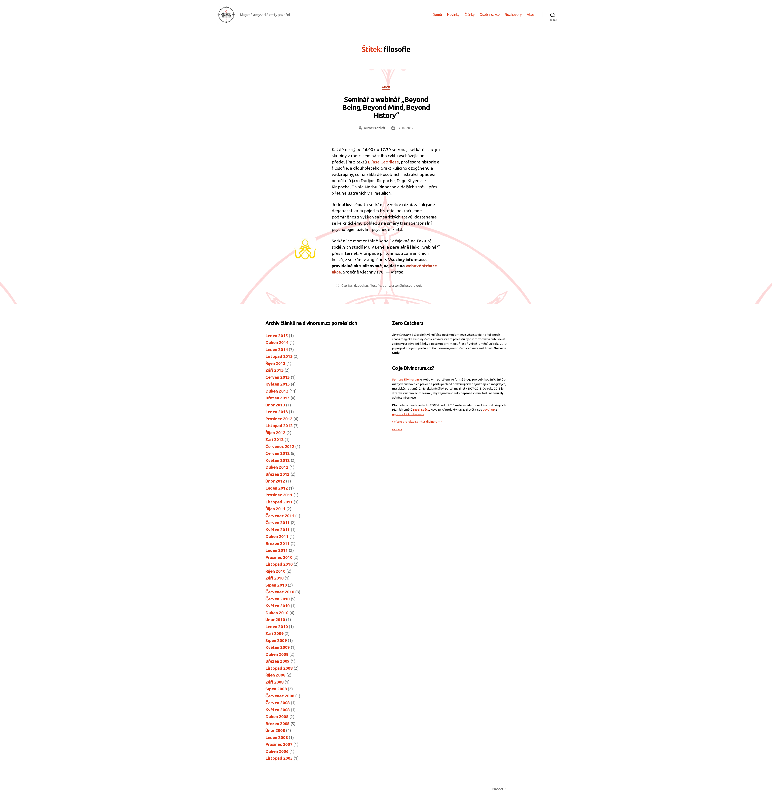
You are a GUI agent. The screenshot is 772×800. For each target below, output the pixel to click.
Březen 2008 (277, 723)
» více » (397, 429)
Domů (437, 14)
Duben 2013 (276, 391)
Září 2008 (274, 682)
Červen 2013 (277, 377)
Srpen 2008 (276, 688)
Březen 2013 (277, 397)
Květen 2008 (277, 709)
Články (469, 14)
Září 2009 (274, 633)
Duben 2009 (276, 654)
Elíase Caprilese (383, 161)
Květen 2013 (277, 384)
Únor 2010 (275, 619)
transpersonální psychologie (402, 285)
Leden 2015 (276, 335)
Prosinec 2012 (279, 418)
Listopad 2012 (279, 425)
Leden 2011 (276, 550)
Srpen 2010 (276, 585)
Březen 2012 (277, 474)
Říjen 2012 (275, 432)
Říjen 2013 (275, 363)
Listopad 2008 (279, 668)
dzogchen (361, 285)
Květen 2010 (277, 605)
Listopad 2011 (279, 501)
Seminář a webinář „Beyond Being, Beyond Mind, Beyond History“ (386, 107)
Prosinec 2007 (279, 744)
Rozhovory (513, 14)
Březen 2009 (277, 661)
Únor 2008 (275, 730)
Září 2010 (274, 578)
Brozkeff (379, 128)
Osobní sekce (489, 14)
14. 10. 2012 (405, 128)
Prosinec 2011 (279, 494)
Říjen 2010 (275, 571)
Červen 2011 (277, 522)
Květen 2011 (277, 529)
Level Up (489, 409)
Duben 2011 (276, 536)
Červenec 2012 (279, 446)
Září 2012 (274, 439)
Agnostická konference (408, 414)
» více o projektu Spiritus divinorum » (417, 421)
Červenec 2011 (279, 515)
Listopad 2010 (279, 564)
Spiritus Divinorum (405, 379)
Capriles (347, 285)
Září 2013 (274, 370)
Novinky (453, 14)
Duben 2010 (276, 612)
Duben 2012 (276, 467)
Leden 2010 (276, 626)
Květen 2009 (277, 647)
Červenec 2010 (279, 591)
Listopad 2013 (279, 356)
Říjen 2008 (275, 674)
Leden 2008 (276, 737)
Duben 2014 (276, 342)
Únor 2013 (275, 404)
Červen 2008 (277, 702)
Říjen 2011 (275, 508)
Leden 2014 (276, 349)
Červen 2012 (277, 453)
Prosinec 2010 (279, 557)
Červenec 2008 (279, 695)
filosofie (375, 285)
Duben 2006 (276, 751)
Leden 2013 (276, 411)
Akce (530, 14)
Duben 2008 (276, 716)
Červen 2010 (277, 598)
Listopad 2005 (279, 758)
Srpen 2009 (276, 640)
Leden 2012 (276, 488)
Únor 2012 (275, 481)
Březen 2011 (277, 543)
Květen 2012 (277, 460)
